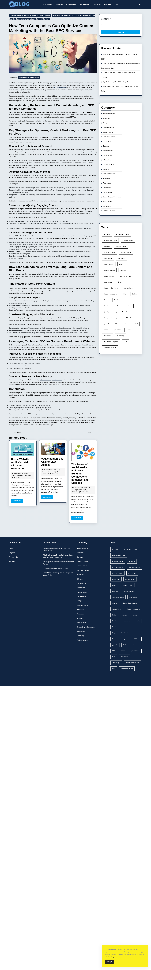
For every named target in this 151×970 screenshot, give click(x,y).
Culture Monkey (47, 472)
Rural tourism (107, 192)
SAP (116, 324)
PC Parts (128, 318)
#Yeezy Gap (108, 258)
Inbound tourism (108, 160)
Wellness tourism (109, 211)
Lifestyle (59, 4)
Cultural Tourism (108, 132)
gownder (129, 300)
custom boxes (128, 288)
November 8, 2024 (81, 488)
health (106, 306)
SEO (136, 324)
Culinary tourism (108, 127)
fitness (106, 300)
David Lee (15, 475)
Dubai (124, 294)
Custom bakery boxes (111, 288)
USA (125, 341)
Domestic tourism (109, 137)
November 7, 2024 (50, 470)
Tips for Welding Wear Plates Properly (116, 82)
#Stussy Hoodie (126, 252)
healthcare (117, 306)
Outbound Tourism (109, 174)
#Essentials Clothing (122, 234)
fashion (134, 294)
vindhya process (78, 489)
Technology (84, 4)
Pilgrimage (106, 178)
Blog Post (97, 4)
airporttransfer (109, 264)
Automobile (47, 4)
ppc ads (106, 324)
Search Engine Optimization (63, 15)
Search (106, 18)
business (123, 270)
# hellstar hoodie (128, 240)
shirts (106, 330)
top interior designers (111, 341)
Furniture (117, 300)
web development (110, 347)
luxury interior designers (112, 318)
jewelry (106, 312)
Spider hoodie (118, 330)
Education (106, 146)
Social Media (107, 201)
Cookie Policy (109, 957)
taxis (130, 330)
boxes (121, 264)
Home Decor (107, 155)
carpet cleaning (109, 276)
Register (107, 4)
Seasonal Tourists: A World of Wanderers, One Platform (30, 15)
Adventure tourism (109, 114)
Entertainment (107, 151)
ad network (121, 258)
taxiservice (107, 336)
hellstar (129, 306)
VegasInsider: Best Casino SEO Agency (52, 461)
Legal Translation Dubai (122, 312)
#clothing (107, 234)
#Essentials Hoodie (110, 240)
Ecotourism (107, 141)
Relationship (71, 4)
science (126, 324)
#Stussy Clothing (109, 252)
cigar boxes (108, 282)
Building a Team (109, 270)
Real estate (107, 183)
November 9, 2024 (20, 473)
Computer (106, 123)
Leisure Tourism (108, 164)
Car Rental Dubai (125, 276)
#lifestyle (107, 246)
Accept (109, 962)
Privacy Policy (14, 557)
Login (117, 4)
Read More (18, 501)
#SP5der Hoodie (121, 246)
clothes (120, 282)
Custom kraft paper (110, 294)
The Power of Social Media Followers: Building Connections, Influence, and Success (80, 473)
